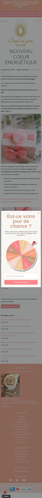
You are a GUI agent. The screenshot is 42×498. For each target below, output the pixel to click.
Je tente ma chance (21, 282)
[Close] (38, 213)
